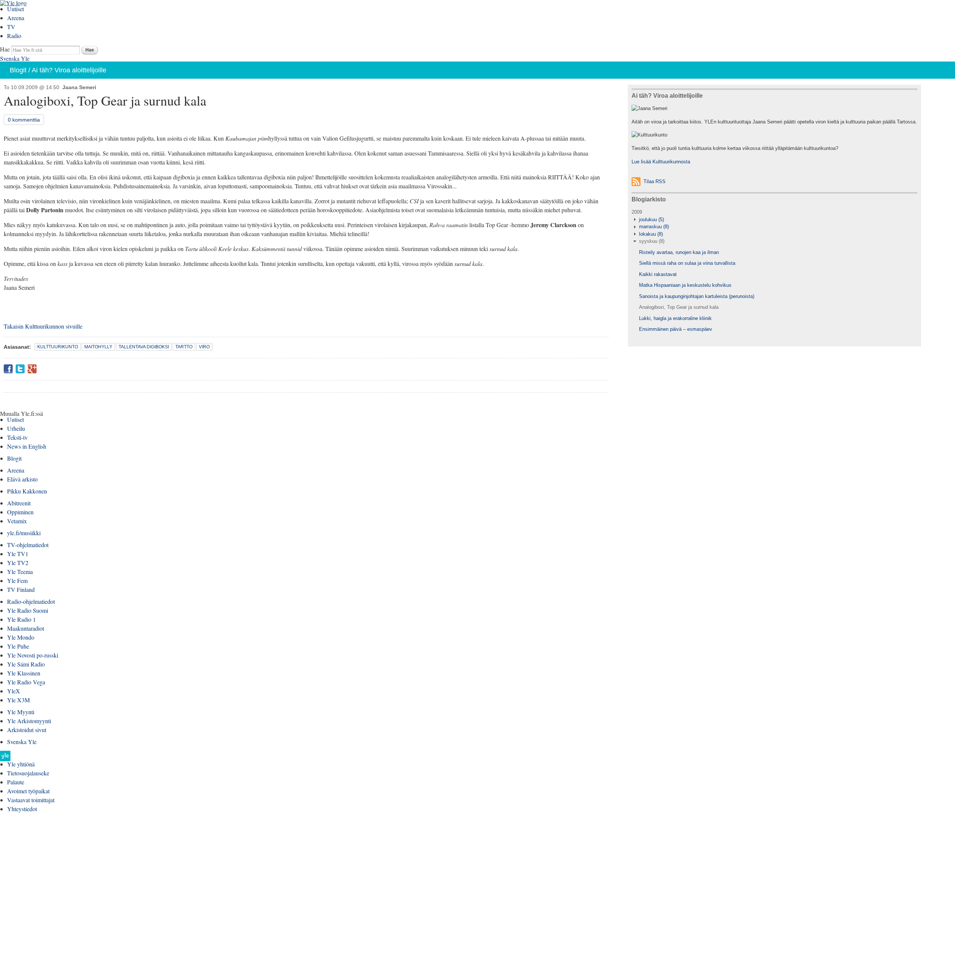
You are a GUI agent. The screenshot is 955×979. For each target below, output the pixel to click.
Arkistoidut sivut (26, 730)
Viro (204, 346)
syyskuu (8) (651, 241)
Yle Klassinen (23, 673)
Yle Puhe (18, 646)
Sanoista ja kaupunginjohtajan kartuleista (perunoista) (696, 296)
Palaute (15, 782)
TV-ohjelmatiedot (27, 545)
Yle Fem (17, 580)
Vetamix (17, 521)
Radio (14, 36)
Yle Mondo (20, 637)
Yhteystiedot (22, 809)
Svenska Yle (14, 58)
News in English (26, 446)
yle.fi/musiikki (24, 533)
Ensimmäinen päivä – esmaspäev (675, 329)
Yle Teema (20, 571)
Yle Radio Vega (26, 682)
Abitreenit (19, 503)
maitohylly (98, 346)
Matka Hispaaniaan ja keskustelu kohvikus (685, 285)
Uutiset (15, 9)
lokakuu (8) (651, 234)
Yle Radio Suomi (27, 610)
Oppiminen (20, 512)
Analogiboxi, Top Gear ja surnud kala (678, 307)
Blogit (18, 70)
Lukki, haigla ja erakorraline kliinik (675, 318)
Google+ (32, 368)
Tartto (183, 346)
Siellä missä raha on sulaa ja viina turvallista (687, 263)
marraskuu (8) (654, 226)
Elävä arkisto (22, 479)
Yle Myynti (20, 712)
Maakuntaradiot (25, 628)
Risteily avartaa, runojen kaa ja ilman (679, 252)
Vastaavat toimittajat (30, 800)
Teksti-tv (17, 437)
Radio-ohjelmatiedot (31, 601)
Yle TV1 (17, 554)
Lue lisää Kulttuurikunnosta (661, 161)
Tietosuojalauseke (28, 773)
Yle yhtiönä (21, 764)
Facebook (8, 368)
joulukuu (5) (651, 219)
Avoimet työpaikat (28, 791)
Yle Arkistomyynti (29, 721)
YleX (13, 691)
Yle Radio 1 (21, 619)
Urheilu (16, 428)
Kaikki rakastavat (658, 274)
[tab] (774, 219)
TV (11, 27)
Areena (15, 18)
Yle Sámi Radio (26, 664)
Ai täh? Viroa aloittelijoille (69, 70)
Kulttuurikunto (57, 346)
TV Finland (21, 589)
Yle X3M (18, 700)
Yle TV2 (17, 563)
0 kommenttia (24, 120)
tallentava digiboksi (144, 346)
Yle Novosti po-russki (32, 655)
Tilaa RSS (655, 181)
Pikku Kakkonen (27, 491)
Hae (5, 49)
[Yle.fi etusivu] (5, 758)
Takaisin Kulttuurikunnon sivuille (43, 326)
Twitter (20, 368)
